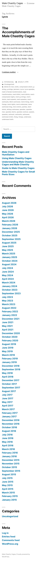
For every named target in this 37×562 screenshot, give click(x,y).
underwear (27, 117)
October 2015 (9, 467)
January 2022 (9, 315)
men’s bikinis (25, 94)
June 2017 (7, 398)
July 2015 (7, 478)
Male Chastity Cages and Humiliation (15, 153)
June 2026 (8, 210)
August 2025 (9, 242)
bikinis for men (9, 87)
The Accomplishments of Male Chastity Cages (18, 32)
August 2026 (9, 203)
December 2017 (10, 380)
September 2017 (11, 387)
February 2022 (10, 311)
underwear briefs (7, 119)
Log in (5, 533)
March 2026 (8, 221)
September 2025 (11, 239)
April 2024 (8, 279)
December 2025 (11, 231)
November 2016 (10, 423)
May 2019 (7, 351)
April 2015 (7, 489)
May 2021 (7, 326)
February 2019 (10, 358)
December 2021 (10, 318)
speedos (5, 114)
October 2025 (9, 235)
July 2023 (7, 297)
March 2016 (8, 449)
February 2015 (10, 496)
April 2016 (7, 445)
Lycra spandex (29, 89)
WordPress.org (10, 544)
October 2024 (9, 261)
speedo (31, 112)
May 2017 (7, 402)
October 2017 (9, 384)
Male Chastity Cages (12, 3)
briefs (17, 87)
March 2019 (8, 355)
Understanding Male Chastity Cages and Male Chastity (18, 163)
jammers (16, 89)
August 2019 (9, 344)
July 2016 (7, 434)
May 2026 (7, 213)
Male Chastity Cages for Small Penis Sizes (18, 173)
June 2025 (8, 246)
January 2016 (9, 456)
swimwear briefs (7, 117)
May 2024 (7, 275)
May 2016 (7, 442)
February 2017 (10, 413)
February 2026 (10, 224)
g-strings (10, 89)
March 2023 (8, 304)
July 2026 (7, 206)
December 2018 (10, 366)
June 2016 (7, 438)
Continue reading (10, 72)
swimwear (26, 114)
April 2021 (7, 329)
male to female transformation (12, 92)
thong (16, 117)
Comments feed (11, 540)
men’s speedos (22, 99)
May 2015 (7, 485)
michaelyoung (8, 82)
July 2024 (7, 268)
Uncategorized (9, 84)
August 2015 (9, 474)
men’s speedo (11, 99)
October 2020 (9, 337)
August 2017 (9, 391)
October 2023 (9, 289)
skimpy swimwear (13, 109)
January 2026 (9, 228)
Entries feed (8, 536)
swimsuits (18, 114)
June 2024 (8, 271)
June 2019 (7, 347)
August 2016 (9, 431)
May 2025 (7, 250)
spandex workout (22, 112)
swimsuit (11, 114)
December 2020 (11, 333)
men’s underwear (21, 104)
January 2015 (9, 499)
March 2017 (8, 409)
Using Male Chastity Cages (17, 158)
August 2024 (9, 264)
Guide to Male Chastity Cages (18, 168)
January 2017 (9, 416)
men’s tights (11, 104)
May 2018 (7, 373)
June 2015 (7, 481)
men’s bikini (16, 94)
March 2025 (8, 253)
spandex (22, 109)
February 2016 (10, 452)
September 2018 (11, 369)
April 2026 (8, 217)
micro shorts (17, 107)
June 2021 (7, 322)
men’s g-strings (21, 97)
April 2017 (7, 405)
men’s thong (25, 102)
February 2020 (10, 340)
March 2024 (8, 282)
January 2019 (9, 362)
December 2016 (10, 420)
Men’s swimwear (14, 102)
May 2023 (7, 300)
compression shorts (25, 87)
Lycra (22, 89)
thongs (20, 117)
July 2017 (7, 394)
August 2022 (9, 308)
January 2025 (9, 257)
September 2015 (11, 471)
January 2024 (9, 286)
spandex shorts (11, 112)
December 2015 (10, 460)
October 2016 (9, 427)
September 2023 (11, 293)
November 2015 (10, 463)
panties (24, 107)
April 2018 (7, 376)
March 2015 (8, 492)
